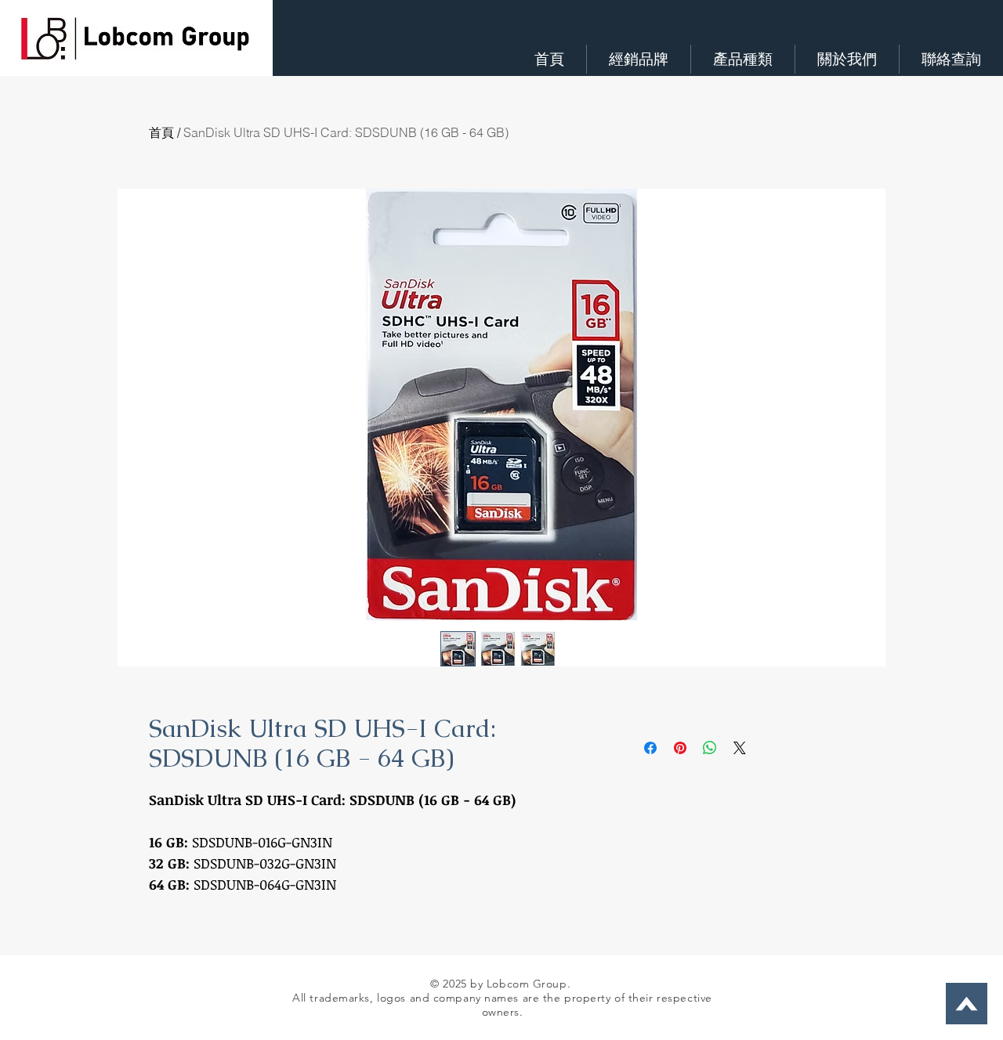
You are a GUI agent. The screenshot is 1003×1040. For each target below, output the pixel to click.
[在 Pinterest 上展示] (680, 747)
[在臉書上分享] (650, 747)
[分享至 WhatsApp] (710, 747)
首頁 (161, 132)
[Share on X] (739, 747)
